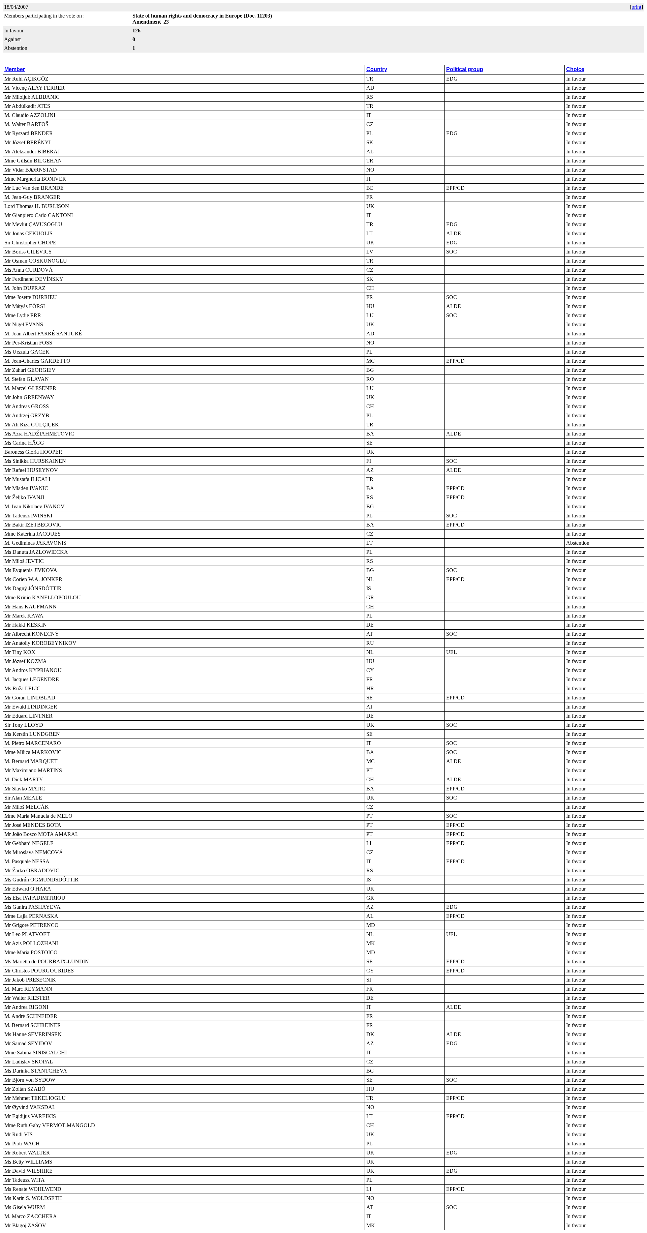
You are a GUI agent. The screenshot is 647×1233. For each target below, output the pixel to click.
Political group (464, 69)
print (636, 7)
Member (14, 69)
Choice (575, 69)
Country (376, 69)
